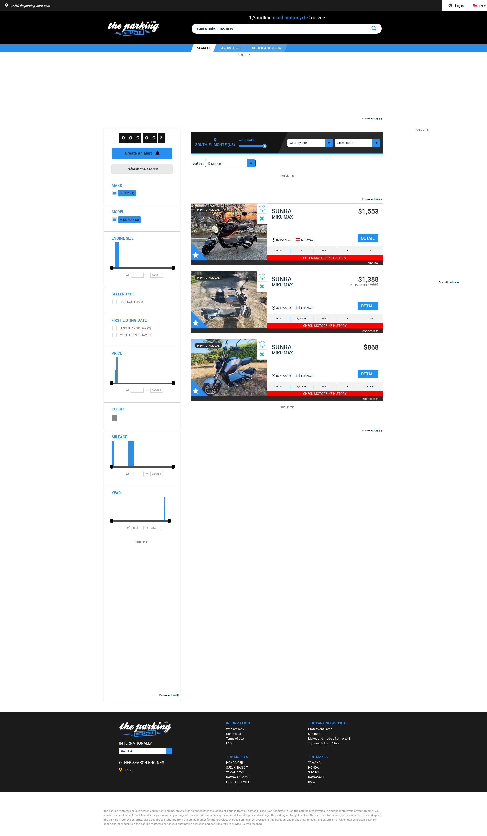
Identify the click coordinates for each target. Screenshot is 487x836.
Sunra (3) (127, 193)
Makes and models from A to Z (329, 738)
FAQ (229, 743)
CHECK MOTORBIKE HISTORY (325, 258)
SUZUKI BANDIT (237, 767)
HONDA (313, 767)
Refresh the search (142, 168)
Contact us (233, 734)
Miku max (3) (129, 219)
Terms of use (235, 738)
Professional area (320, 729)
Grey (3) (114, 418)
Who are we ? (235, 729)
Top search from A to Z (323, 743)
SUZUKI (313, 772)
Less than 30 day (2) (135, 328)
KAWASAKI (316, 777)
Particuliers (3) (132, 302)
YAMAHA (314, 762)
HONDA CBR (234, 762)
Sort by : (198, 163)
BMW (311, 782)
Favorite (199, 251)
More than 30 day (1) (136, 335)
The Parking (136, 29)
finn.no (373, 263)
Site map (314, 734)
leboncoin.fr (370, 331)
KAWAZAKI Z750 (237, 777)
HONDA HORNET (237, 782)
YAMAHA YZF (235, 772)
